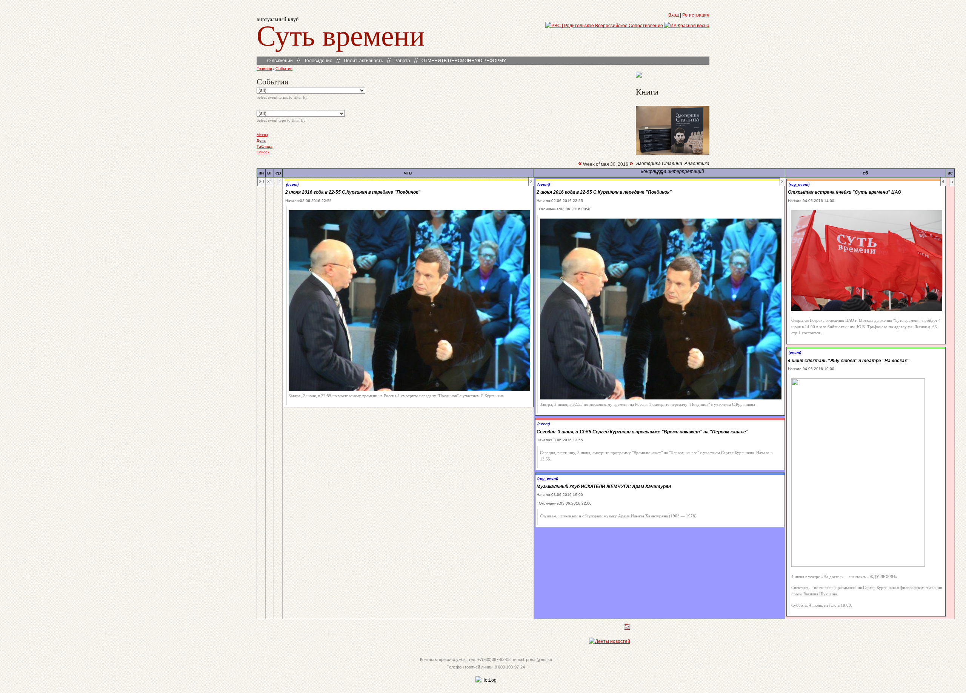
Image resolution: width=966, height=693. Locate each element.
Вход (673, 15)
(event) (292, 184)
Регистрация (695, 15)
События (283, 68)
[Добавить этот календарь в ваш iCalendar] (627, 628)
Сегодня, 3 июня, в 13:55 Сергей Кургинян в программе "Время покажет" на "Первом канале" (642, 431)
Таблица (264, 146)
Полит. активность (363, 60)
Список (263, 152)
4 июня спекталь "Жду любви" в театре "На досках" (848, 360)
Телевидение (318, 60)
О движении (280, 60)
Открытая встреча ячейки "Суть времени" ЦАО (844, 192)
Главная (264, 68)
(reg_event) (547, 478)
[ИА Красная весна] (686, 25)
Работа (402, 60)
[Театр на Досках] (639, 76)
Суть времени (341, 34)
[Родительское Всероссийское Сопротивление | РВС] (604, 25)
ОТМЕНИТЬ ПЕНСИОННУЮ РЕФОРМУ (463, 60)
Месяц (262, 135)
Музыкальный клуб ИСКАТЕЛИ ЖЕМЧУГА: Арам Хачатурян (604, 486)
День (261, 140)
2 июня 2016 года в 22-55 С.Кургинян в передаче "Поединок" (352, 192)
